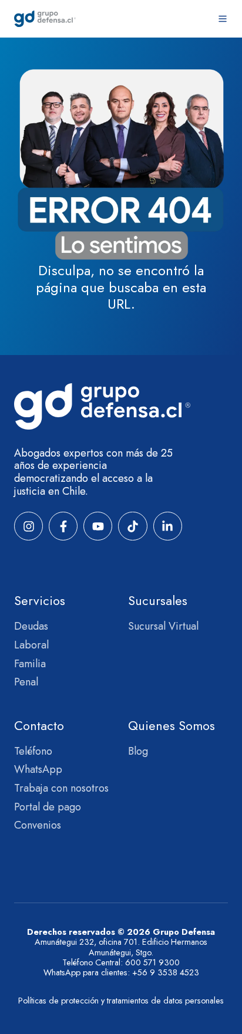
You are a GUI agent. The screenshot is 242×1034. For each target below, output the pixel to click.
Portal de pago (47, 807)
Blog (138, 751)
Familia (30, 663)
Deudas (31, 626)
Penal (26, 682)
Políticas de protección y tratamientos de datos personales (121, 1000)
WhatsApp (38, 769)
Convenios (37, 825)
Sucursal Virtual (163, 626)
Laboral (31, 645)
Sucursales (157, 601)
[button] (222, 18)
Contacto (39, 726)
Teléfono (33, 751)
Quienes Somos (171, 726)
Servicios (39, 601)
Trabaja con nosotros (61, 788)
